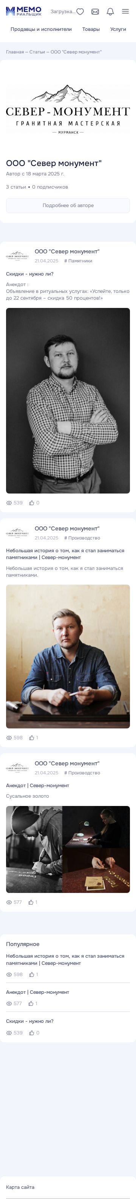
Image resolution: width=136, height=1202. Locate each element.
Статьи (37, 52)
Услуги (118, 29)
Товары (91, 29)
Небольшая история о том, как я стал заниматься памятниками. (64, 571)
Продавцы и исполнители (41, 29)
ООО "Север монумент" (67, 251)
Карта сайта (20, 1187)
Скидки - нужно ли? (30, 274)
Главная (15, 52)
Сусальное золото (27, 796)
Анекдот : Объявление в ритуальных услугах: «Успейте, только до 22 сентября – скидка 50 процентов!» (68, 291)
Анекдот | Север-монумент (37, 785)
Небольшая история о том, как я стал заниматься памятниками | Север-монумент (65, 554)
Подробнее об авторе (68, 205)
